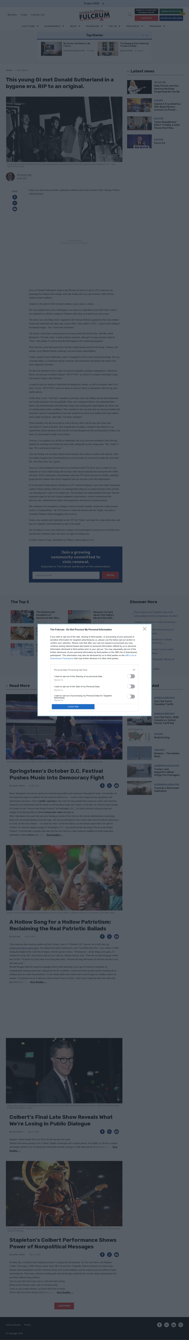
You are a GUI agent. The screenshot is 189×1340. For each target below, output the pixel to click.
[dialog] (94, 670)
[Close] (145, 630)
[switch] (131, 676)
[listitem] (94, 669)
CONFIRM (73, 707)
